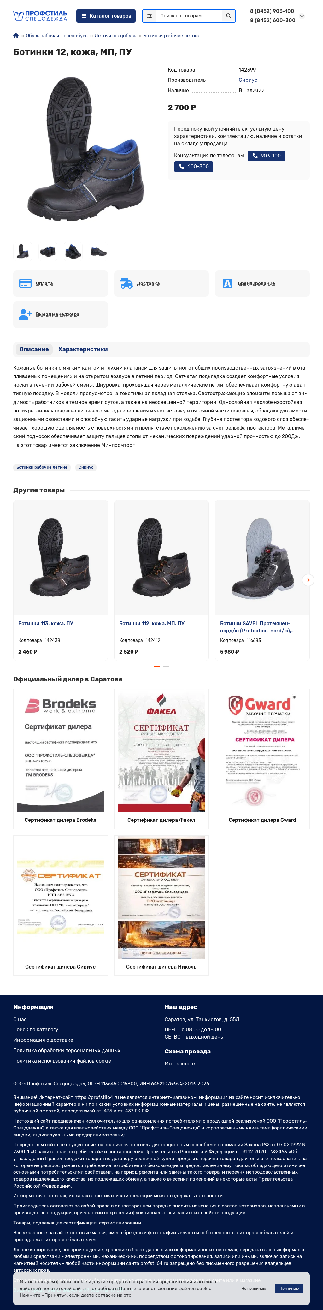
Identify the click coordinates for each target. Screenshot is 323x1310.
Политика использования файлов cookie (62, 1061)
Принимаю (289, 1288)
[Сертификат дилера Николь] (161, 897)
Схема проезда (188, 1051)
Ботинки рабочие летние (171, 36)
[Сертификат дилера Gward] (262, 750)
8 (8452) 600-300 (273, 20)
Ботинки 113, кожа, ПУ (45, 623)
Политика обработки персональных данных (66, 1050)
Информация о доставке (43, 1040)
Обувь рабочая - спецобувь (56, 36)
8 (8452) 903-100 (272, 11)
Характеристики (83, 349)
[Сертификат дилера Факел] (161, 750)
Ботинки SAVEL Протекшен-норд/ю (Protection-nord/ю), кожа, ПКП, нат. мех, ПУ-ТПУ (255, 627)
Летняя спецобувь (115, 36)
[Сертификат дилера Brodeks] (61, 750)
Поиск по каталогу (35, 1030)
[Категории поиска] (149, 16)
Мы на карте (180, 1064)
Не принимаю (253, 1288)
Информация (33, 1007)
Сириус (248, 80)
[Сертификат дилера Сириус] (61, 897)
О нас (20, 1020)
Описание (34, 349)
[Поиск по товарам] (228, 16)
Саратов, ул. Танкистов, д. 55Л (202, 1020)
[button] (15, 580)
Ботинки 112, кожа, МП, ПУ (152, 623)
